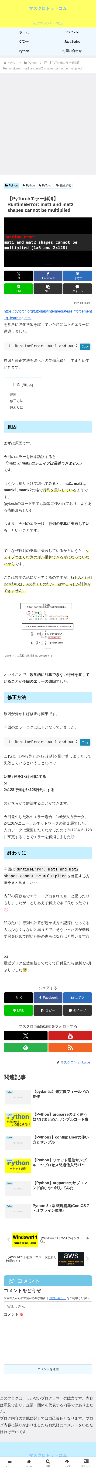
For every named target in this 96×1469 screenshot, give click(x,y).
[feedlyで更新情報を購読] (26, 1047)
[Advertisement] (48, 124)
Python (13, 185)
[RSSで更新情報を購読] (70, 1047)
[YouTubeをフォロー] (70, 1035)
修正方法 (16, 401)
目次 (17, 385)
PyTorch (47, 185)
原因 (13, 394)
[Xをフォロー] (26, 1035)
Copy (85, 346)
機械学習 (65, 185)
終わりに (16, 407)
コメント (13, 1314)
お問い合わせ (57, 1298)
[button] (48, 288)
